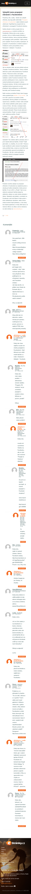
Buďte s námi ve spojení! (7, 886)
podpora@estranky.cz (6, 883)
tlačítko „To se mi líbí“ (19, 95)
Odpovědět (22, 257)
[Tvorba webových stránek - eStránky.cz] (15, 844)
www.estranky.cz (7, 31)
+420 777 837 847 (5, 881)
